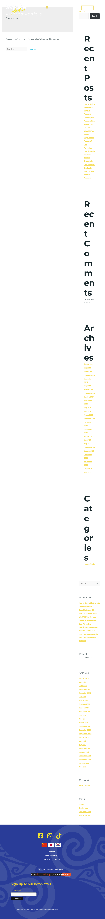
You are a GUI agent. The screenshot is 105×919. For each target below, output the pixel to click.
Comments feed (85, 812)
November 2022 (85, 760)
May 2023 (87, 444)
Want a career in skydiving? (51, 869)
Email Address (16, 890)
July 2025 (87, 386)
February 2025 (89, 393)
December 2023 (85, 730)
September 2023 (85, 734)
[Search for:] (17, 49)
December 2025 (85, 693)
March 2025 (88, 390)
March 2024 (88, 415)
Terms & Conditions (51, 859)
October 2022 (89, 469)
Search (94, 16)
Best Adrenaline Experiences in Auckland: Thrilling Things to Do (88, 627)
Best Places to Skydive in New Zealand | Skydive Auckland (89, 171)
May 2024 (87, 411)
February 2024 (89, 419)
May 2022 (87, 472)
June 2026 (88, 372)
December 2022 (85, 756)
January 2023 (89, 451)
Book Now (87, 8)
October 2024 (89, 397)
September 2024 (85, 712)
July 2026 (87, 368)
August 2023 (88, 436)
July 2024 (87, 408)
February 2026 (89, 375)
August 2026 (88, 364)
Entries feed (83, 808)
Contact (51, 852)
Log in (81, 804)
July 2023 (87, 440)
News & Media (89, 564)
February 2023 (89, 447)
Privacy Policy (51, 855)
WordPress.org (84, 815)
